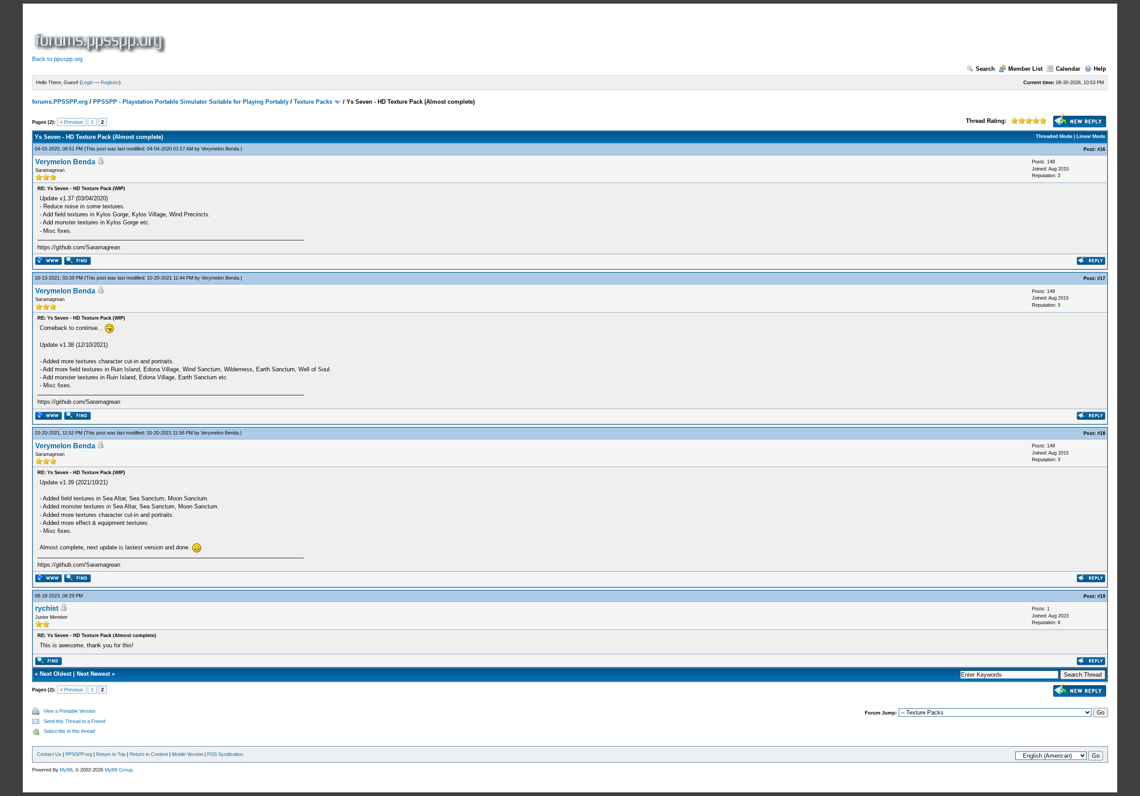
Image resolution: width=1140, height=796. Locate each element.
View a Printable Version (69, 711)
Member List (1025, 68)
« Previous (71, 122)
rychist (46, 608)
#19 (1101, 596)
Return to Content (149, 754)
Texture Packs (313, 101)
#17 (1101, 278)
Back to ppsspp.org (57, 59)
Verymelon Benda (220, 148)
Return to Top (111, 754)
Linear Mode (1090, 136)
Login (87, 82)
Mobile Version (187, 754)
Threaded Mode (1054, 136)
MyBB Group (119, 769)
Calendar (1068, 68)
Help (1100, 68)
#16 (1101, 149)
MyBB (66, 769)
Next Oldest (55, 673)
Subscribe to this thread (69, 731)
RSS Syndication (225, 754)
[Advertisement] (329, 33)
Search (985, 68)
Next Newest (93, 673)
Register (110, 82)
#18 (1101, 433)
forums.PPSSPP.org (60, 101)
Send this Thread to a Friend (74, 721)
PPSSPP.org (78, 754)
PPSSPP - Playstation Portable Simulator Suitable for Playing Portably (191, 101)
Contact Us (49, 754)
